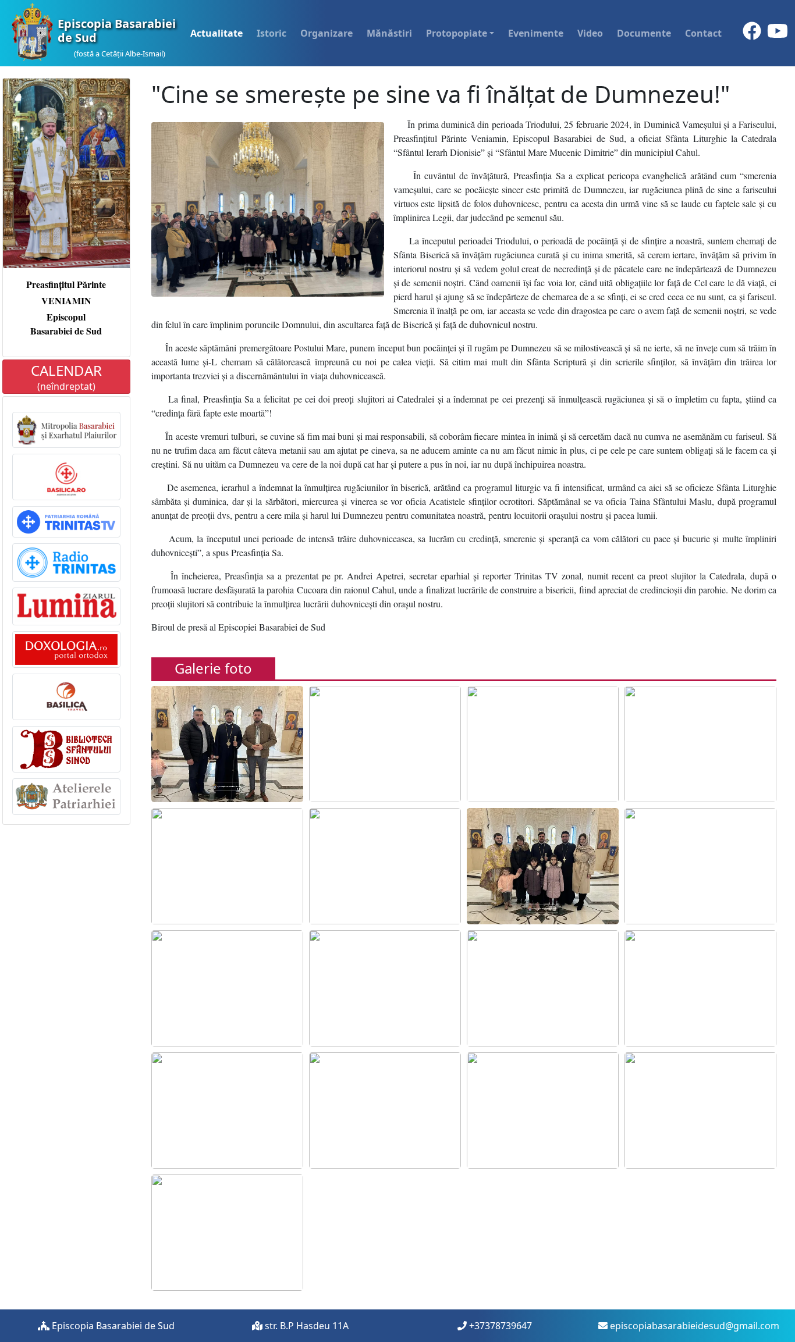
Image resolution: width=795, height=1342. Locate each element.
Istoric (271, 33)
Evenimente (535, 33)
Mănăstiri (389, 33)
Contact (703, 33)
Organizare (326, 33)
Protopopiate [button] (456, 33)
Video (590, 33)
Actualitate (216, 33)
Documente (644, 33)
